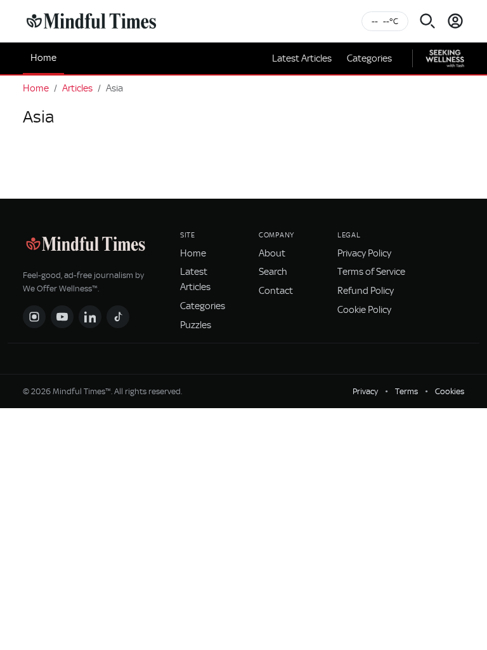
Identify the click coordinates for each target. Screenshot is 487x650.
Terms (406, 391)
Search (273, 271)
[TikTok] (118, 316)
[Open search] (427, 21)
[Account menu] (455, 21)
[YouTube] (62, 316)
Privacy (365, 391)
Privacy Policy (364, 253)
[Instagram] (34, 316)
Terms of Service (371, 271)
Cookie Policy (364, 309)
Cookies (449, 391)
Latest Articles (302, 58)
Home (43, 57)
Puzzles (195, 325)
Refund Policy (365, 290)
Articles (77, 88)
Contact (276, 290)
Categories (369, 58)
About (272, 253)
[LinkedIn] (90, 316)
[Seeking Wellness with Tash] (444, 58)
